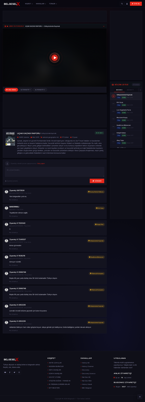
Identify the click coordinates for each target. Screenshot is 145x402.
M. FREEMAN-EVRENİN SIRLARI (59, 384)
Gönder (98, 181)
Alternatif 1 (25, 90)
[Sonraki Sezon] (140, 90)
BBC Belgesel (87, 388)
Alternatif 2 (40, 90)
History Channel (87, 366)
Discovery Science (88, 373)
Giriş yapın (41, 163)
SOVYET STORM (54, 377)
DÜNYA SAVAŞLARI (55, 373)
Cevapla (14, 200)
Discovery (85, 370)
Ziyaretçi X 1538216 (17, 256)
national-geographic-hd (50, 137)
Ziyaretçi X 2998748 (17, 272)
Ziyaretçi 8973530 (16, 190)
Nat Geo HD (86, 377)
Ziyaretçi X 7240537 (17, 239)
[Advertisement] (54, 16)
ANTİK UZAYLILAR (55, 363)
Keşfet (28, 4)
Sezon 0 (119, 90)
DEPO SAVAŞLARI (55, 370)
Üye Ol (137, 4)
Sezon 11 (130, 90)
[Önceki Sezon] (112, 90)
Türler (52, 4)
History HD (85, 363)
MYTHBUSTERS (54, 388)
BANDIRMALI (14, 207)
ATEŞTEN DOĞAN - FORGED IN (59, 381)
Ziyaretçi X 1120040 (17, 223)
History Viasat (87, 384)
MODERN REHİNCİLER (56, 366)
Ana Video (12, 90)
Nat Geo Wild (86, 381)
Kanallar (40, 4)
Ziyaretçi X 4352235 (17, 305)
